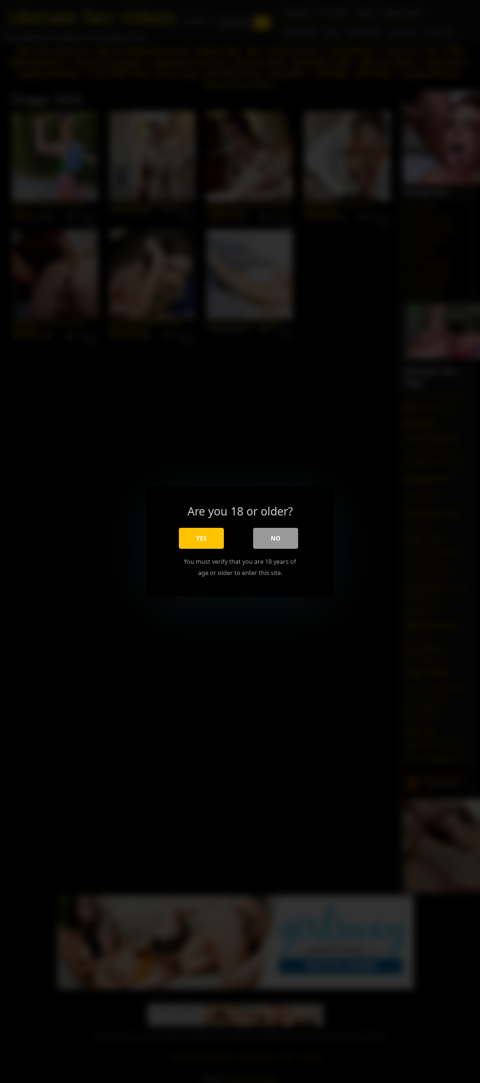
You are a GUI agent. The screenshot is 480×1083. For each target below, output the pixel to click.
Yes (201, 538)
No (275, 538)
